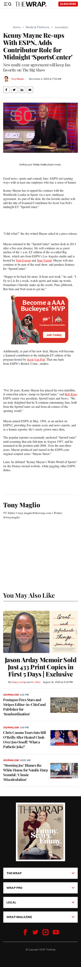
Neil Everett (23, 260)
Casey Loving (18, 682)
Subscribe (68, 4)
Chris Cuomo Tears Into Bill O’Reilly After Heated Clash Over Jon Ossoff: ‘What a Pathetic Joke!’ (24, 739)
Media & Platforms (38, 27)
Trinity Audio (40, 164)
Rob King (71, 394)
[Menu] (7, 4)
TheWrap (14, 873)
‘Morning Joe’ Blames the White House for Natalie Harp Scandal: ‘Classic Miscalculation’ (25, 772)
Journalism (61, 27)
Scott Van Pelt (36, 359)
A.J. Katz (35, 682)
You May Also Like (29, 595)
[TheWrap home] (30, 4)
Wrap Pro (14, 887)
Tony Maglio (17, 78)
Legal (11, 902)
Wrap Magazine (19, 916)
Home (17, 27)
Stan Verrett (44, 260)
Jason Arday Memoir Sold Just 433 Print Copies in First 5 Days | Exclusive (40, 666)
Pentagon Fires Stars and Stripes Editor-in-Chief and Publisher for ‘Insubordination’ (24, 706)
